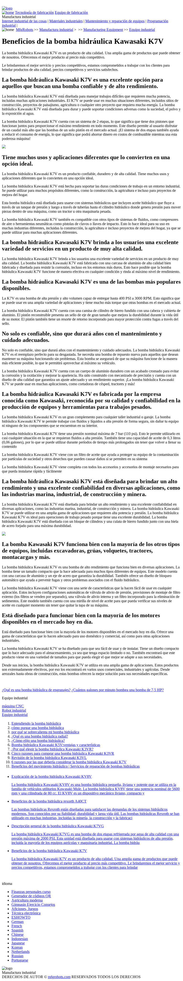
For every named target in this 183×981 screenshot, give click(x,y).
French (16, 926)
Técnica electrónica (26, 913)
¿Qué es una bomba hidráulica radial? (39, 736)
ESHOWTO (20, 917)
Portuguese (19, 960)
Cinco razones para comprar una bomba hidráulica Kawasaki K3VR (62, 753)
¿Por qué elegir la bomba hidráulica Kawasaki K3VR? (52, 749)
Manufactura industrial (56, 30)
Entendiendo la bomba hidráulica (36, 723)
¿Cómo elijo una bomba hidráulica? (38, 741)
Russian (17, 956)
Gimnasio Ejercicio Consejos (33, 904)
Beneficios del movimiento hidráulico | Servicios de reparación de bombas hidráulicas (75, 766)
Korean (17, 947)
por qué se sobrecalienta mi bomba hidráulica (45, 732)
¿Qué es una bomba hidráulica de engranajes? (36, 690)
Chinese (17, 934)
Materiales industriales (66, 21)
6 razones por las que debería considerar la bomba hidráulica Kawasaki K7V (69, 762)
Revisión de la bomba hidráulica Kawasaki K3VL (49, 758)
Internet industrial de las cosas (24, 21)
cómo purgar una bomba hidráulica (37, 728)
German (17, 922)
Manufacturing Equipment (103, 30)
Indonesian (19, 939)
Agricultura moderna (27, 900)
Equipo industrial (142, 30)
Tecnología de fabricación (34, 12)
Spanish (17, 930)
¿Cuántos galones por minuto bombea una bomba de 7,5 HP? (117, 690)
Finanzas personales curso (31, 892)
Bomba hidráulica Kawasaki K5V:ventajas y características (55, 745)
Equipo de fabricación (71, 12)
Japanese (18, 943)
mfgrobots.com (59, 977)
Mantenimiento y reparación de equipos (115, 21)
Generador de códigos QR (31, 896)
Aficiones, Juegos (24, 909)
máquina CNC (13, 706)
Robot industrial (14, 710)
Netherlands (20, 952)
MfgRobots (24, 30)
